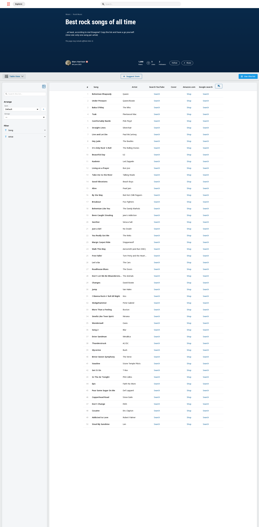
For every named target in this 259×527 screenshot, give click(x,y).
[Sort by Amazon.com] (189, 87)
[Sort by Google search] (206, 87)
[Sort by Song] (107, 87)
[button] (148, 63)
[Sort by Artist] (134, 87)
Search (157, 94)
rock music (77, 14)
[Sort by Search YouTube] (157, 87)
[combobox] (140, 4)
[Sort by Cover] (173, 87)
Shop (189, 94)
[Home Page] (8, 4)
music (68, 14)
